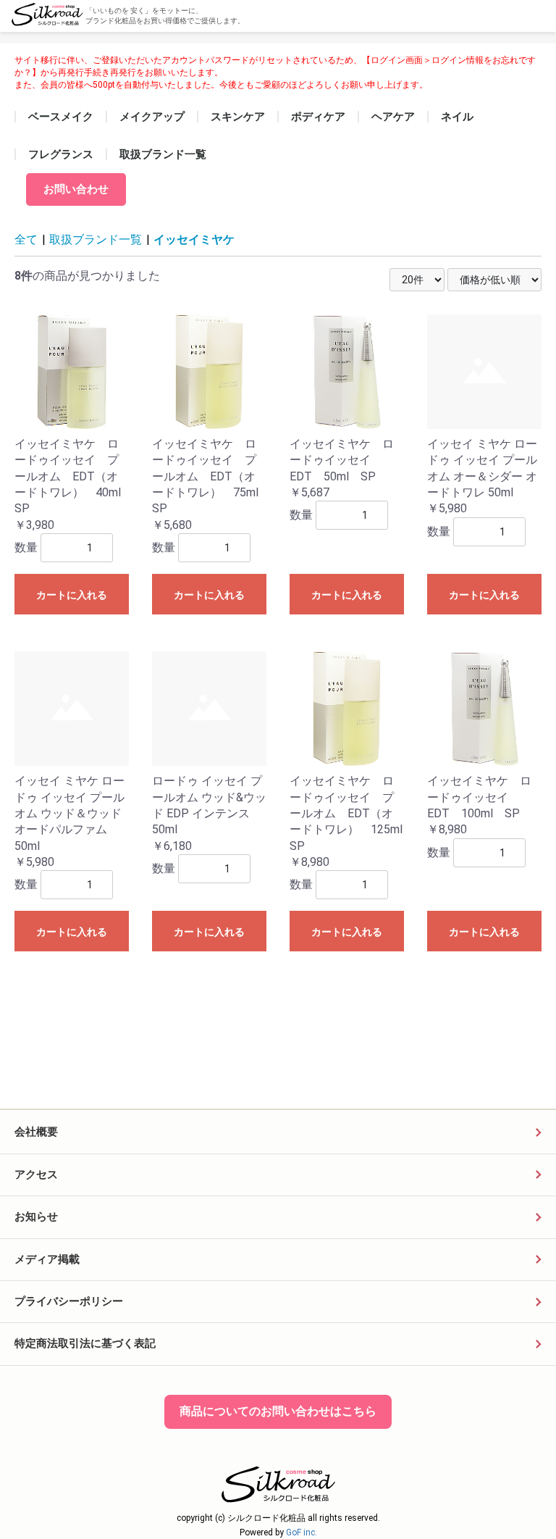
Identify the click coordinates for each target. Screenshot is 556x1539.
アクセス (36, 1174)
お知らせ (36, 1216)
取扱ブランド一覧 (162, 154)
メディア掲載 (47, 1259)
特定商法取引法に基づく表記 (85, 1343)
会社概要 (36, 1131)
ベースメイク (60, 116)
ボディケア (318, 116)
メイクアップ (152, 116)
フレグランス (60, 154)
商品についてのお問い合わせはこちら (278, 1411)
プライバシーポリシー (68, 1301)
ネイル (457, 116)
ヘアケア (393, 116)
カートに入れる (71, 595)
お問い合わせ (76, 189)
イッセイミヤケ (194, 239)
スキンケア (238, 116)
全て (26, 239)
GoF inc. (301, 1532)
